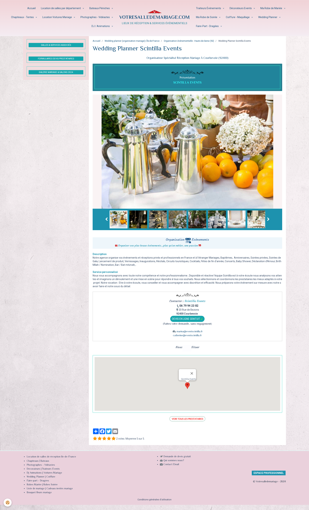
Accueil (31, 8)
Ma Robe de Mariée (271, 8)
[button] (187, 385)
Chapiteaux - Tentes (22, 17)
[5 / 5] (114, 438)
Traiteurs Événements (209, 8)
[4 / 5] (109, 438)
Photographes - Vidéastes (95, 17)
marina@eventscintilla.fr (190, 332)
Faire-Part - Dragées (207, 26)
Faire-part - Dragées (38, 481)
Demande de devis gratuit (177, 457)
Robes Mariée (34, 485)
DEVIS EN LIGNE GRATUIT (186, 318)
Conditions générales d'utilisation (154, 499)
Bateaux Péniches (99, 8)
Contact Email (171, 465)
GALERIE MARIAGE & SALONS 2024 (56, 72)
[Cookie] (8, 503)
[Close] (191, 373)
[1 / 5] (95, 438)
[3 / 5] (104, 438)
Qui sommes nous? (173, 461)
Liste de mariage (36, 489)
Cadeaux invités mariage (59, 489)
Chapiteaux (33, 461)
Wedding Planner (268, 17)
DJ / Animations (101, 26)
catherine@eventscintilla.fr (187, 336)
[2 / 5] (100, 438)
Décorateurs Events (241, 8)
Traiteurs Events (51, 469)
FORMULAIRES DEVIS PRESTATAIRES (56, 58)
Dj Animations (34, 473)
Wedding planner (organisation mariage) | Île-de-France (132, 41)
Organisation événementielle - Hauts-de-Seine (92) (189, 41)
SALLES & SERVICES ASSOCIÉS (56, 45)
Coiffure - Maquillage (238, 17)
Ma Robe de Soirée (207, 17)
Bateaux (44, 461)
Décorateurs (33, 469)
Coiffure (51, 477)
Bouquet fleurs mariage (39, 493)
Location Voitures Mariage (57, 17)
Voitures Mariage (53, 473)
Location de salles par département (61, 8)
